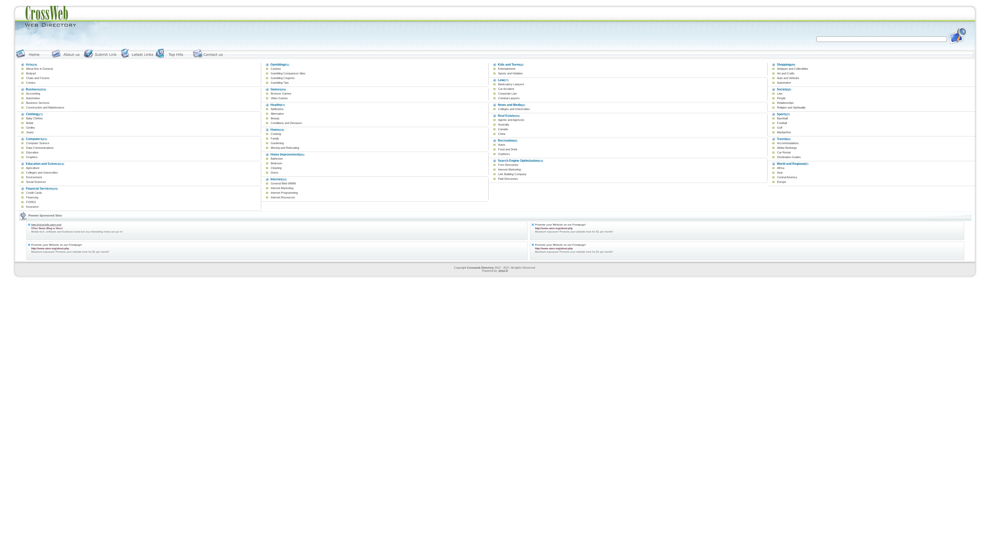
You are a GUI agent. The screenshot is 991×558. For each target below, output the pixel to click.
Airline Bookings (787, 147)
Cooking (276, 133)
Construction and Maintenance (45, 107)
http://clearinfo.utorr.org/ (46, 224)
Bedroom (276, 163)
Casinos (276, 68)
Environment (34, 177)
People (781, 98)
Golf (779, 127)
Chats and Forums (38, 78)
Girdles (30, 127)
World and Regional (791, 164)
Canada (503, 129)
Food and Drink (507, 149)
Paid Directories (508, 178)
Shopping (783, 64)
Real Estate (506, 116)
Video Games (279, 98)
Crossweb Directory (480, 267)
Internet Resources (283, 197)
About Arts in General (39, 68)
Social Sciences (36, 181)
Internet (276, 179)
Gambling (277, 64)
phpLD (503, 270)
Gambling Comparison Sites (288, 73)
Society (782, 89)
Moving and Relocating (285, 147)
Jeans (30, 132)
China (501, 133)
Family (275, 138)
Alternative (277, 113)
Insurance (32, 206)
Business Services (38, 102)
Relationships (785, 102)
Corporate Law (507, 93)
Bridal (29, 123)
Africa (780, 167)
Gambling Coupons (283, 78)
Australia (503, 124)
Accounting (33, 93)
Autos (501, 144)
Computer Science (37, 143)
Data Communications (40, 147)
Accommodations (788, 143)
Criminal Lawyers (509, 98)
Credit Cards (34, 192)
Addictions (277, 109)
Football (782, 123)
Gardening (277, 143)
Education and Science (42, 164)
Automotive (33, 98)
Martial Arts (784, 132)
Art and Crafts (786, 73)
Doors (274, 172)
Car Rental (783, 152)
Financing (32, 197)
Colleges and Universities (42, 172)
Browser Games (281, 93)
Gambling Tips (280, 82)
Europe (781, 181)
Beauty (275, 118)
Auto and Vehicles (788, 78)
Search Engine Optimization (518, 160)
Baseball (782, 118)
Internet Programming (284, 192)
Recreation (506, 140)
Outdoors (504, 154)
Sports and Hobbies (510, 73)
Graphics (32, 157)
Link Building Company (512, 174)
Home (274, 129)
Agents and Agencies (511, 119)
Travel (781, 139)
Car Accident (506, 88)
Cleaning (276, 167)
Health (275, 105)
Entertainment (506, 68)
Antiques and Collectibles (792, 68)
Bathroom (277, 158)
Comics (31, 82)
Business (33, 89)
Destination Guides (789, 157)
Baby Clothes (34, 118)
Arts (29, 64)
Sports (782, 114)
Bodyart (31, 73)
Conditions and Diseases (286, 123)
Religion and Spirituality (791, 107)
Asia (779, 172)
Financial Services (39, 188)
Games (275, 89)
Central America (787, 177)
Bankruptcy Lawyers (511, 84)
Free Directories (508, 164)
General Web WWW (283, 183)
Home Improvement (285, 154)
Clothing (32, 114)
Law (501, 80)
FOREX (31, 202)
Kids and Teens (509, 64)
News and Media (510, 105)
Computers (34, 139)
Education (32, 152)
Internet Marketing (282, 188)
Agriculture (32, 167)
